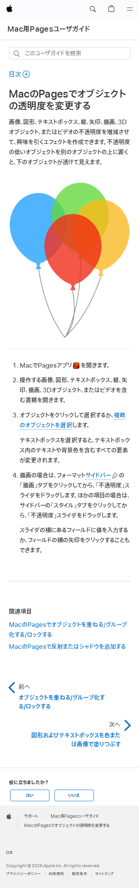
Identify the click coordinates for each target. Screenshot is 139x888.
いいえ (74, 795)
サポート (31, 816)
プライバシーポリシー (23, 873)
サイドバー (98, 475)
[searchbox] (70, 53)
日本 (9, 852)
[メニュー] (129, 9)
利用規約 (56, 873)
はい (30, 795)
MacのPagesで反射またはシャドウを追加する (67, 647)
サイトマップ (104, 873)
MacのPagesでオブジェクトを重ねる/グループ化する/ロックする (68, 630)
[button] (92, 9)
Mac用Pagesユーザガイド (48, 29)
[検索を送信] (17, 54)
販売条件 (79, 873)
